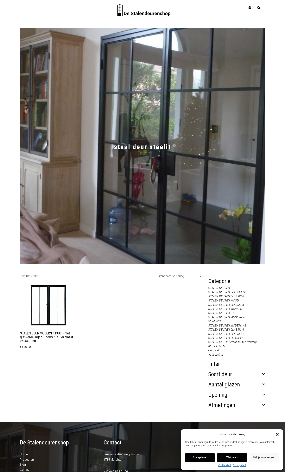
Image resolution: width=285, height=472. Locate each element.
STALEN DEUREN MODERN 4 (226, 317)
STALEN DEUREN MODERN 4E (227, 325)
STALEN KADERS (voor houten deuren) (232, 342)
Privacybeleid (239, 465)
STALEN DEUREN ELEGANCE (226, 338)
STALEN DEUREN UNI (221, 313)
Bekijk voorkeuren (264, 457)
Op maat (213, 350)
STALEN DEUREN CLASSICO (226, 334)
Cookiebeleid (224, 465)
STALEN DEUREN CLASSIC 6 (226, 296)
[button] (277, 434)
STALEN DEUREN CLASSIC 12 (226, 292)
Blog (23, 464)
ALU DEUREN (216, 346)
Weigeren (232, 457)
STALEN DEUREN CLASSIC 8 (226, 305)
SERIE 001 (214, 321)
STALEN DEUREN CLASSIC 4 (226, 329)
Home (24, 454)
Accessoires (215, 354)
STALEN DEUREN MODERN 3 (226, 309)
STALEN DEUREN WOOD (223, 300)
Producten (27, 459)
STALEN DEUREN (219, 288)
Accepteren (200, 457)
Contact (25, 469)
